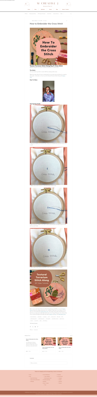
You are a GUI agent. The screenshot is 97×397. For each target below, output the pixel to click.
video (40, 320)
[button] (70, 13)
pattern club (62, 318)
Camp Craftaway (47, 376)
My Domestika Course (47, 378)
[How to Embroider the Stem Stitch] (65, 341)
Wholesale (32, 381)
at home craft (53, 316)
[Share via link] (37, 326)
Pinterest (60, 383)
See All (71, 335)
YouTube (60, 379)
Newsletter (59, 374)
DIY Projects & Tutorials (41, 13)
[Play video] (48, 91)
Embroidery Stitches (32, 13)
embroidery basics (41, 318)
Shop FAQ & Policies (34, 378)
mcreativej (44, 316)
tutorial (31, 320)
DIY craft (58, 316)
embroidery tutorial (55, 318)
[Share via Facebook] (30, 326)
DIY (62, 316)
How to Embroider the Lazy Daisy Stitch (48, 348)
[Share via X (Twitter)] (32, 326)
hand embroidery (33, 316)
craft (48, 316)
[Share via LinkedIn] (35, 326)
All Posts (26, 13)
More (61, 13)
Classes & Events (56, 13)
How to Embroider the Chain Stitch (32, 340)
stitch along (45, 320)
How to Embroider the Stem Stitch (65, 348)
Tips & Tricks (49, 13)
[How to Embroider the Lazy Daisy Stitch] (48, 341)
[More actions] (66, 20)
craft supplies (48, 318)
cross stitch (36, 320)
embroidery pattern (33, 318)
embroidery (39, 316)
